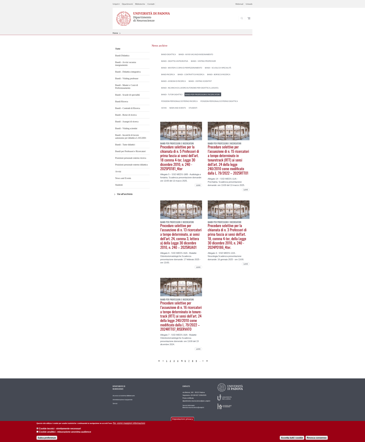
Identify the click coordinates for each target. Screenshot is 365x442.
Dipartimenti (127, 4)
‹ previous (163, 361)
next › (204, 361)
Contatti (150, 4)
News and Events (123, 178)
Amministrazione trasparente (122, 399)
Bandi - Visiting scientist (126, 128)
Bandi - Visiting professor (126, 78)
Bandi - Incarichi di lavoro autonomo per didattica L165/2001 (130, 136)
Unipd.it (116, 4)
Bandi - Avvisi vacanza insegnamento (125, 63)
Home (115, 33)
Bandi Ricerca (121, 101)
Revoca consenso (317, 437)
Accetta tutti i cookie (292, 437)
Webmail (239, 4)
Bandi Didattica (122, 55)
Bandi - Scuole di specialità (127, 95)
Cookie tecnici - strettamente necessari (60, 428)
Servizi (115, 403)
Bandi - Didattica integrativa (128, 72)
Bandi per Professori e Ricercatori (130, 151)
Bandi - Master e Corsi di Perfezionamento (126, 86)
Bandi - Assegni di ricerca (126, 121)
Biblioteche (140, 4)
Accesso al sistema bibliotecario (124, 395)
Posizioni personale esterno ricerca (130, 158)
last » (207, 361)
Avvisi (118, 171)
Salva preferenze (47, 437)
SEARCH (247, 22)
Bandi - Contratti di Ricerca (127, 108)
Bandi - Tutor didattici (125, 144)
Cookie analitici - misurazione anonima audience (65, 432)
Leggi (198, 185)
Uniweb (249, 4)
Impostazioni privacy (182, 419)
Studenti (119, 185)
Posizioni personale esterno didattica (131, 164)
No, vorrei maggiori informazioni (129, 423)
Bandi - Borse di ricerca (126, 115)
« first (159, 361)
